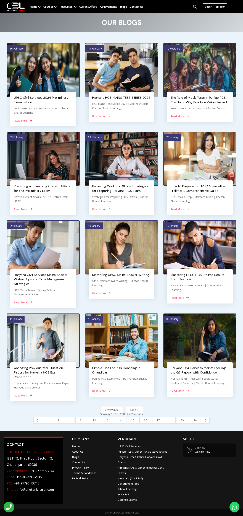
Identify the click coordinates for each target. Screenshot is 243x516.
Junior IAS (123, 494)
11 (82, 420)
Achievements (108, 6)
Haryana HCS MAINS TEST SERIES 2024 (121, 97)
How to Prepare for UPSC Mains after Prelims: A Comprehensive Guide (198, 188)
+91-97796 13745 (23, 483)
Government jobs (128, 483)
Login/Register (215, 7)
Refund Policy (80, 478)
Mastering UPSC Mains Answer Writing (120, 275)
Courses (48, 6)
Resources (66, 6)
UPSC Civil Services (129, 446)
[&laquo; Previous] (37, 420)
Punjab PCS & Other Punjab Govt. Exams (142, 451)
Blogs (123, 6)
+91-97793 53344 (30, 471)
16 (146, 420)
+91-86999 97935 (24, 477)
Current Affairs (88, 6)
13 (107, 420)
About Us (77, 451)
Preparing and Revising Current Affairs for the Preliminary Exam (42, 188)
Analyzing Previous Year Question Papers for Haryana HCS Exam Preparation (38, 372)
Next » (134, 409)
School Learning (127, 489)
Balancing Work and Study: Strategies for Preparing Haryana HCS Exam (120, 188)
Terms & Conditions (84, 473)
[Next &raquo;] (206, 420)
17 (159, 420)
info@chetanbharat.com (35, 489)
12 (95, 420)
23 (183, 420)
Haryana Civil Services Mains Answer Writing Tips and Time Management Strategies (41, 279)
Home (33, 6)
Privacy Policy (80, 467)
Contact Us (136, 6)
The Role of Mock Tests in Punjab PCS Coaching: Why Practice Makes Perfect (198, 99)
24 (195, 420)
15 (133, 420)
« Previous (111, 409)
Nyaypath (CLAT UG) (130, 478)
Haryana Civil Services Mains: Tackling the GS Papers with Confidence (198, 370)
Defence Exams (127, 499)
